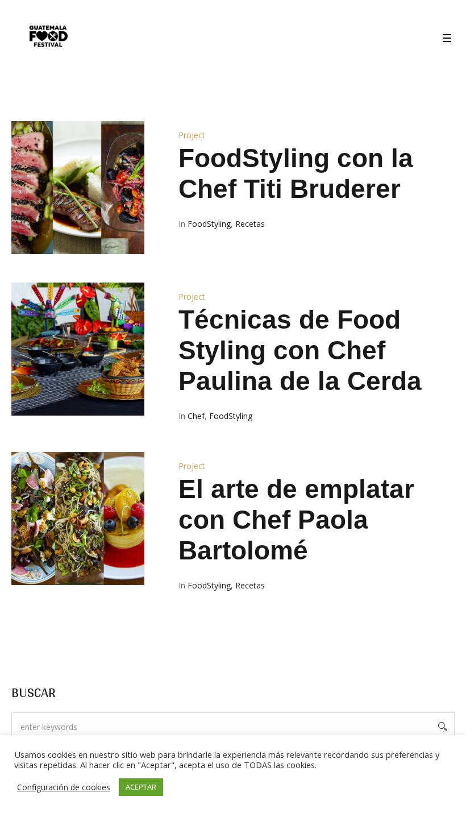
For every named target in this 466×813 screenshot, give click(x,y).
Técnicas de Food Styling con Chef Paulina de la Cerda (300, 350)
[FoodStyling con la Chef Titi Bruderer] (77, 187)
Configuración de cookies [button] (63, 787)
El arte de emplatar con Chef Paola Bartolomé (296, 519)
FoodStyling (209, 223)
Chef (196, 415)
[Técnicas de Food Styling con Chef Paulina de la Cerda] (77, 349)
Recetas (250, 223)
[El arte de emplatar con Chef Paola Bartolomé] (77, 518)
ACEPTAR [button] (141, 787)
